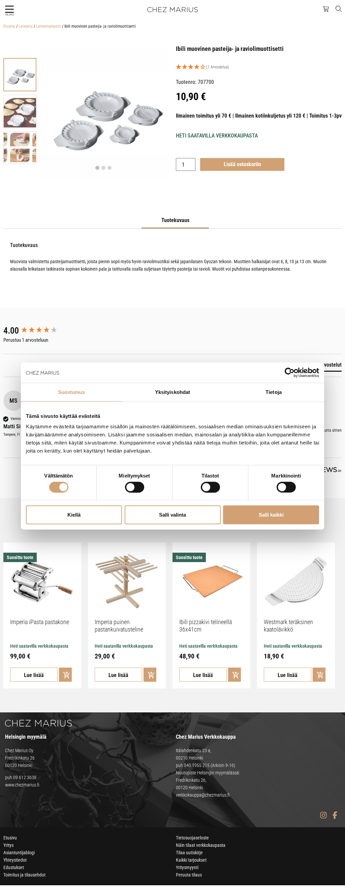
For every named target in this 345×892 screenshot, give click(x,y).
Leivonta (26, 26)
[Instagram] (323, 815)
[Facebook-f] (335, 815)
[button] (9, 9)
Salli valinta (172, 515)
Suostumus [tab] (71, 392)
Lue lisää (34, 675)
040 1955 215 (197, 765)
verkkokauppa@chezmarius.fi (203, 795)
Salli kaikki (271, 515)
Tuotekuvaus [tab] (175, 220)
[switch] (134, 487)
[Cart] (326, 9)
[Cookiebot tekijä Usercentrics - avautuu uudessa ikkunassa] (289, 372)
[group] (38, 331)
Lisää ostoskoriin (242, 164)
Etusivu (9, 26)
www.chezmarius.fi (22, 785)
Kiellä (74, 515)
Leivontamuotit (48, 26)
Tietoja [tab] (273, 392)
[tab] (324, 366)
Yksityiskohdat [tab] (172, 392)
